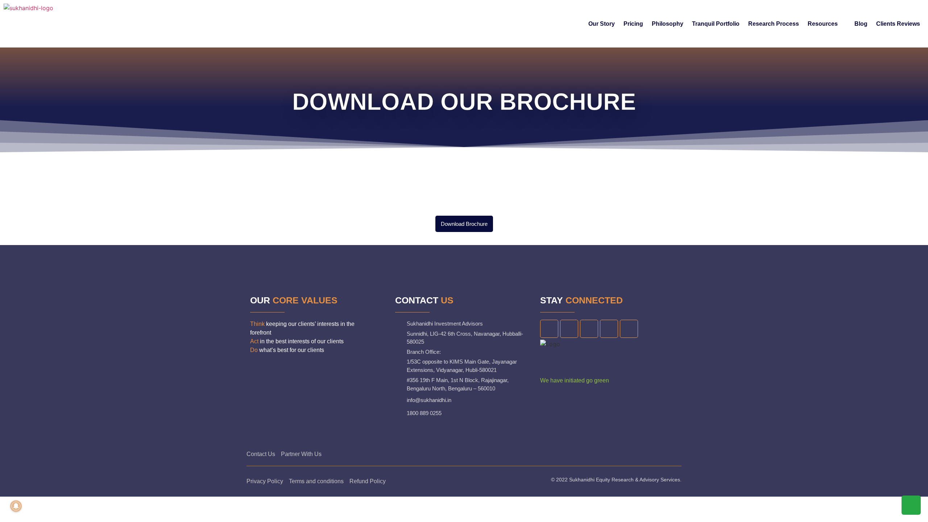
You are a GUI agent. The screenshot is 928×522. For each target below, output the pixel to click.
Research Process (773, 24)
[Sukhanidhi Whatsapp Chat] (911, 508)
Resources (823, 24)
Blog (860, 24)
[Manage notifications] (16, 506)
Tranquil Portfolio (716, 24)
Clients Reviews (898, 24)
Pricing (633, 24)
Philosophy (667, 24)
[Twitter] (569, 329)
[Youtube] (629, 329)
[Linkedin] (589, 329)
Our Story (601, 24)
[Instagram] (609, 329)
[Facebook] (549, 329)
